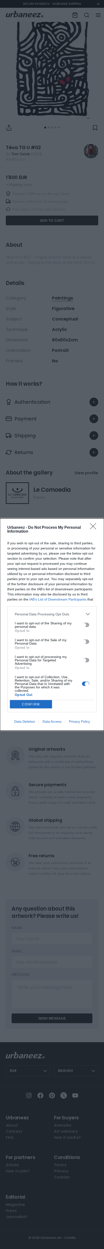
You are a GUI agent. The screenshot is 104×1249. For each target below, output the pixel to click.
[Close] (94, 527)
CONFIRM (31, 704)
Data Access (52, 721)
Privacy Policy (79, 721)
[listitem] (52, 614)
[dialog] (52, 624)
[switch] (85, 625)
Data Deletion (24, 721)
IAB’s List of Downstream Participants (57, 599)
